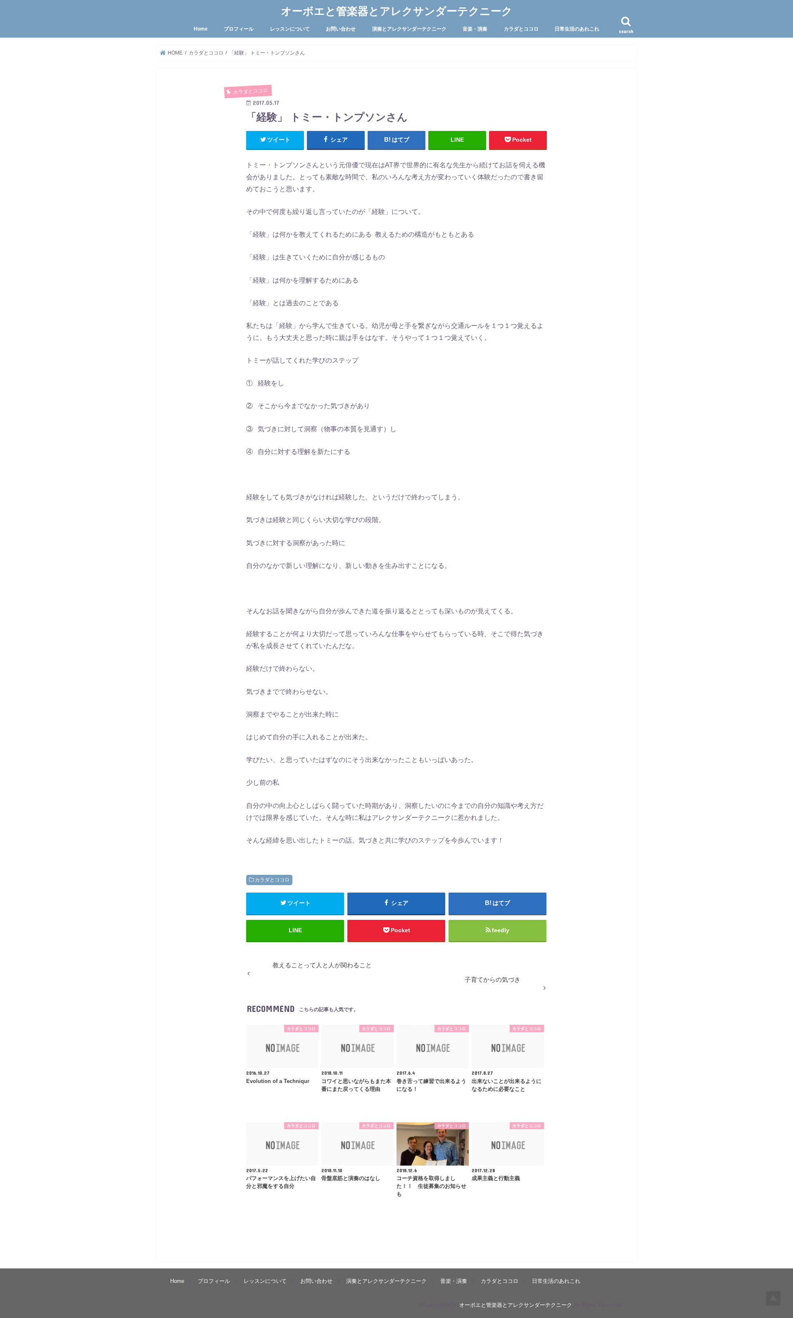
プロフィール (239, 29)
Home (201, 29)
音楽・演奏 (475, 29)
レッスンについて (290, 29)
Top (773, 1298)
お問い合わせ (341, 29)
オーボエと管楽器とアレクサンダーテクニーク (397, 10)
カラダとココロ (521, 29)
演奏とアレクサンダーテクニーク (409, 29)
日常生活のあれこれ (577, 29)
